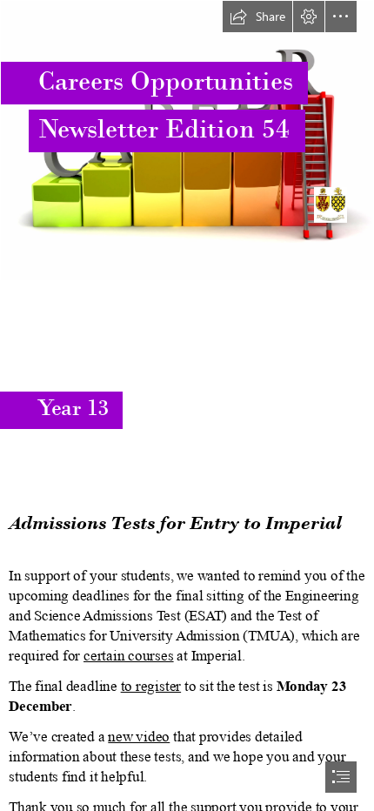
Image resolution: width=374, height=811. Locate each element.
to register (151, 686)
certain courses (128, 655)
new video (139, 736)
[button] (257, 16)
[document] (187, 405)
